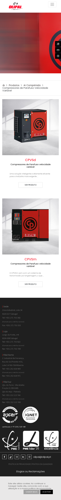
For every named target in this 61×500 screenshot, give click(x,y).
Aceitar (46, 492)
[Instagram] (29, 457)
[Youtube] (17, 457)
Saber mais (31, 492)
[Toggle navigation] (52, 4)
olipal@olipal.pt (42, 457)
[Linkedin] (23, 457)
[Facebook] (4, 457)
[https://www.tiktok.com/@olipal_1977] (11, 457)
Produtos (14, 85)
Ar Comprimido (32, 85)
